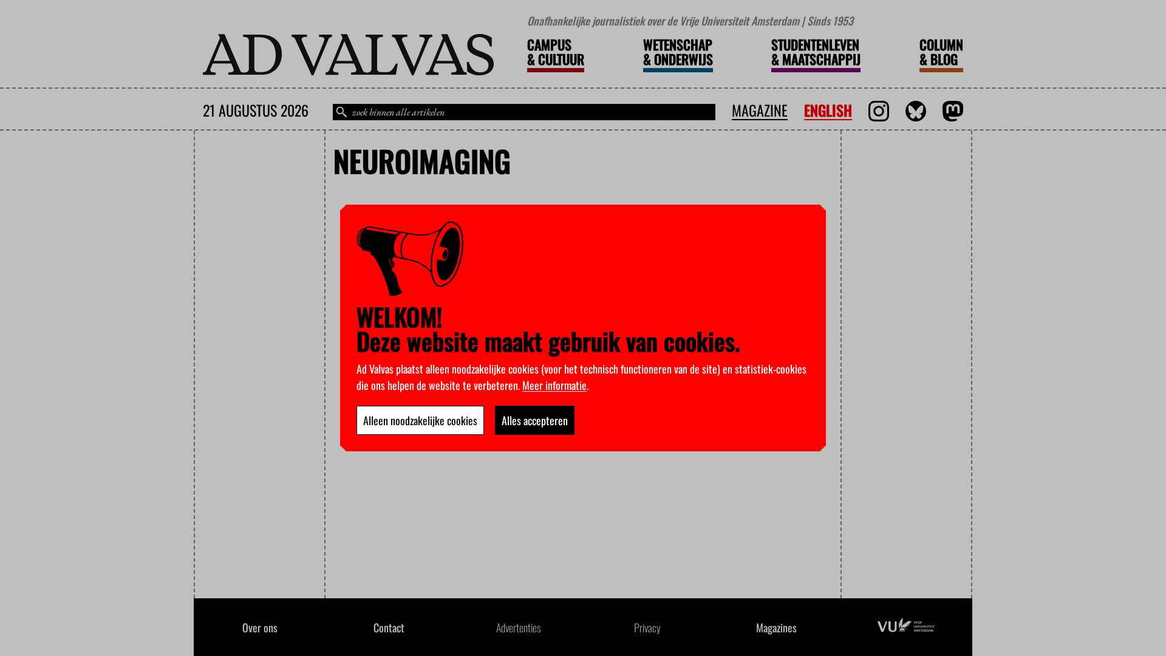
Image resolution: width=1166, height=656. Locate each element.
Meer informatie (554, 385)
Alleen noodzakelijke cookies (420, 420)
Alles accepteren (535, 420)
